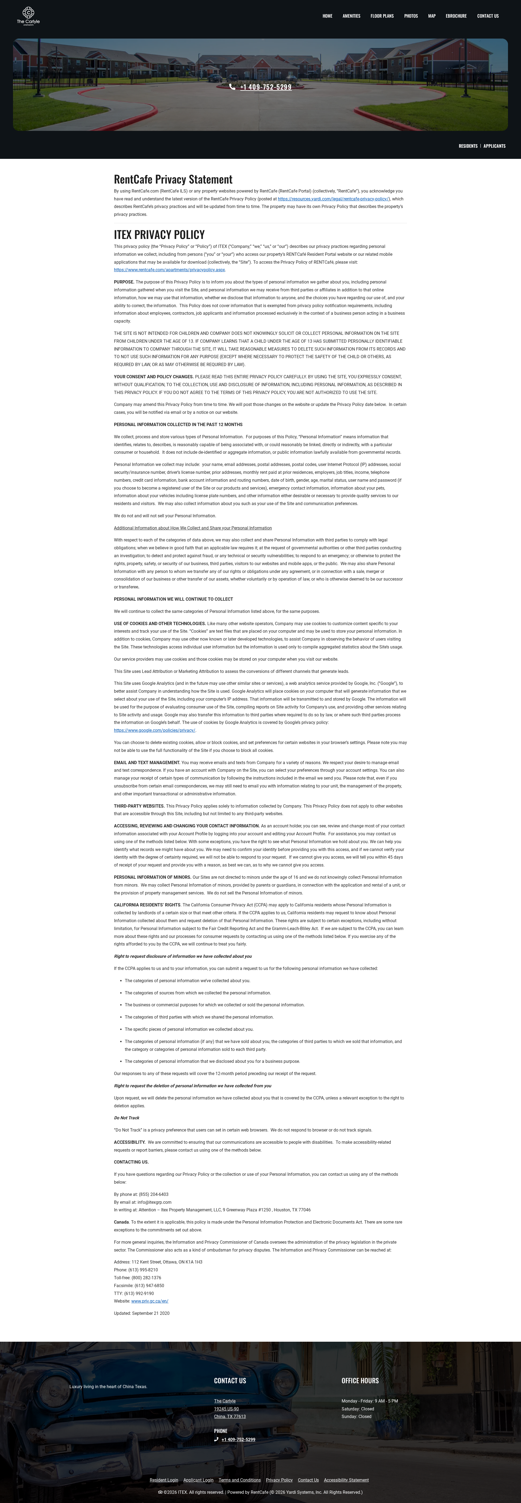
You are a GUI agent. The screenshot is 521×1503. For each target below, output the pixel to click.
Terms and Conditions (240, 1480)
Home (327, 16)
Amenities (351, 16)
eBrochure (456, 16)
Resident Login (164, 1480)
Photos (411, 16)
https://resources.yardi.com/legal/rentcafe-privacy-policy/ (333, 198)
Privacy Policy (279, 1480)
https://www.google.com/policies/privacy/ (154, 730)
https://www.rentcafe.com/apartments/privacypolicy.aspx (169, 269)
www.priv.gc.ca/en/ (150, 1301)
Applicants (496, 145)
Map (432, 16)
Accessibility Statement (346, 1480)
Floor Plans (382, 16)
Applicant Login (198, 1480)
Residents (469, 145)
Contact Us (488, 16)
